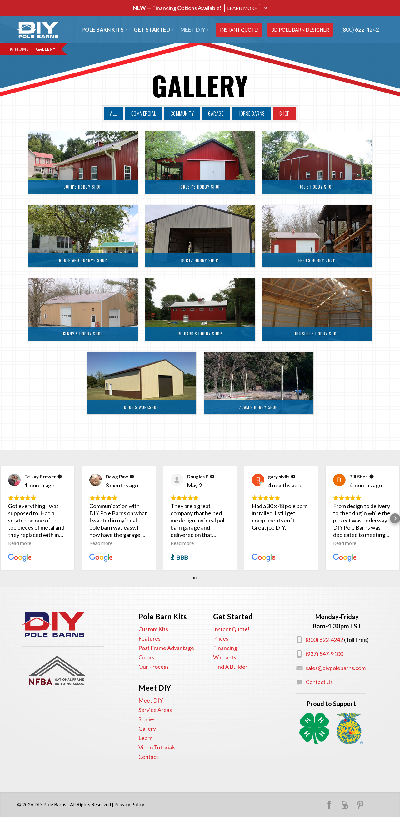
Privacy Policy (129, 804)
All (113, 113)
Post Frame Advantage (166, 647)
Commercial (143, 113)
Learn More (242, 8)
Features (149, 638)
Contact (148, 756)
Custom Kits (153, 629)
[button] (5, 518)
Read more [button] (19, 543)
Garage (215, 113)
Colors (146, 657)
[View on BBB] (177, 480)
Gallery (147, 728)
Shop (284, 113)
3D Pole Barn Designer (300, 30)
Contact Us (319, 681)
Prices (220, 638)
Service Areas (155, 709)
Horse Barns (251, 113)
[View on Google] (14, 480)
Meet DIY (150, 700)
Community (182, 113)
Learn (145, 737)
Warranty (225, 657)
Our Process (153, 666)
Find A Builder (230, 666)
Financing (225, 647)
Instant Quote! (239, 30)
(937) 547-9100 (324, 653)
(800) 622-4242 (360, 29)
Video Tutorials (157, 747)
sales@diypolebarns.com (336, 667)
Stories (147, 719)
